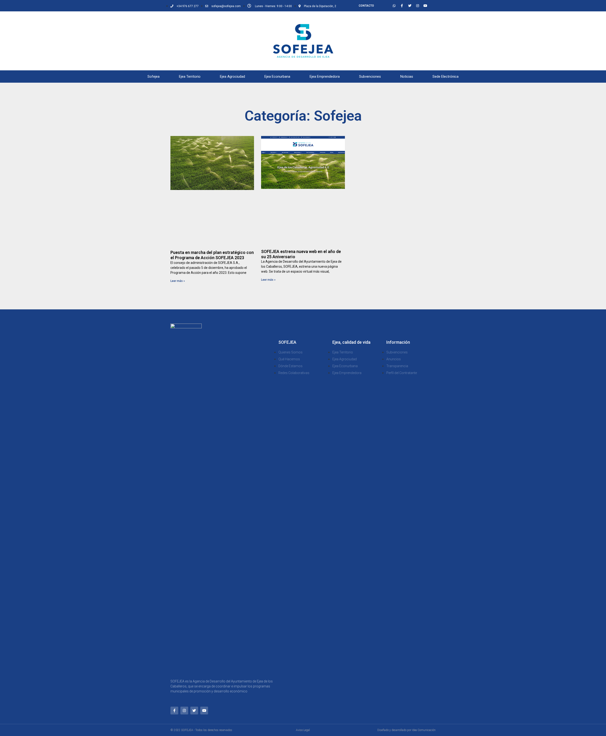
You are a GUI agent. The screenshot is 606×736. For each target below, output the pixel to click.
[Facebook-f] (402, 5)
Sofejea (153, 76)
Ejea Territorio (190, 76)
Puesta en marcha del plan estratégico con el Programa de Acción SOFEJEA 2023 (212, 255)
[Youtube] (425, 5)
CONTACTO (366, 5)
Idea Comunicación (424, 730)
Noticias (406, 76)
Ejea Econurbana (277, 76)
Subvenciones (370, 76)
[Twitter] (409, 5)
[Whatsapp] (394, 5)
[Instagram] (417, 5)
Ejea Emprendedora (325, 76)
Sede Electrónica (445, 76)
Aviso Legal (303, 730)
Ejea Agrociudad (232, 76)
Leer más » (177, 281)
